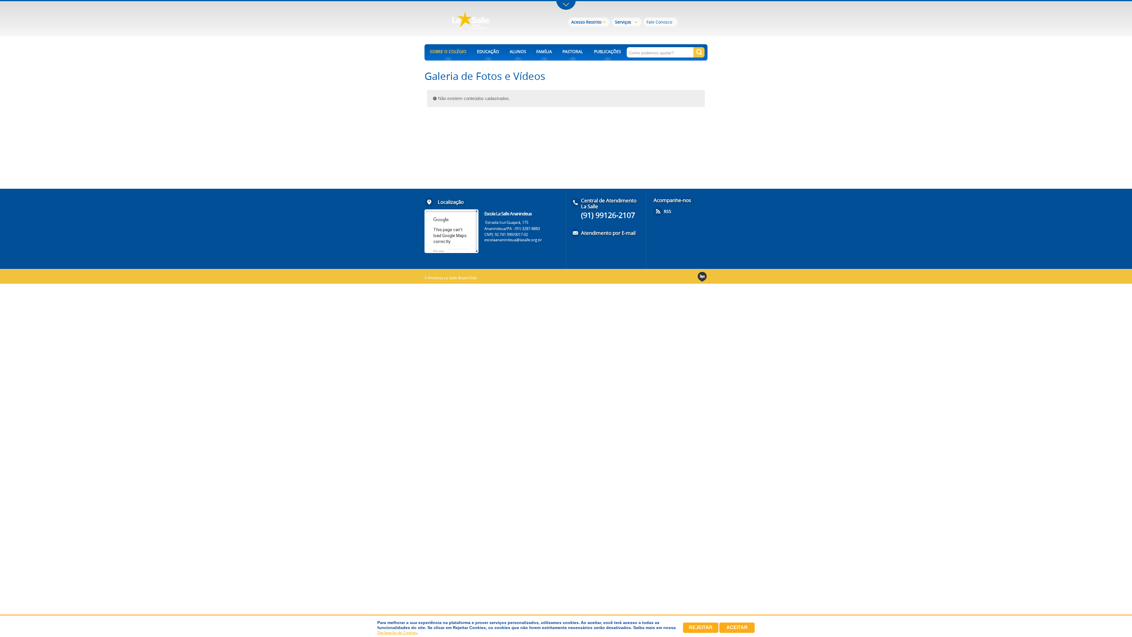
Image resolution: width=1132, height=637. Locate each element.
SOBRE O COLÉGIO (448, 51)
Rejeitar (701, 627)
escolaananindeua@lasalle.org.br (513, 239)
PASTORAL (572, 51)
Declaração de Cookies (397, 633)
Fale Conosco (659, 22)
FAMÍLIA (544, 51)
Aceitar (737, 627)
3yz (703, 277)
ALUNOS (518, 51)
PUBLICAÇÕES (607, 51)
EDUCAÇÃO (488, 51)
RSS (667, 211)
